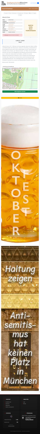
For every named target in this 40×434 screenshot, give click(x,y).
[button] (20, 77)
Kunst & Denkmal (35, 8)
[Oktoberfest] (20, 172)
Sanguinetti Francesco (12, 30)
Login (24, 401)
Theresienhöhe (11, 24)
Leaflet (31, 88)
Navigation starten (20, 91)
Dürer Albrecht (11, 28)
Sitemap (24, 403)
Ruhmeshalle (11, 25)
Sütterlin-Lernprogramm (10, 406)
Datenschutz (8, 405)
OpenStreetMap (35, 88)
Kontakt (20, 97)
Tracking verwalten (11, 426)
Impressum (7, 403)
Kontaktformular (8, 401)
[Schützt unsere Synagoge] (20, 318)
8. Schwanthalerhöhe (12, 21)
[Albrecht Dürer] (30, 28)
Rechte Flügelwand (12, 27)
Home (30, 8)
